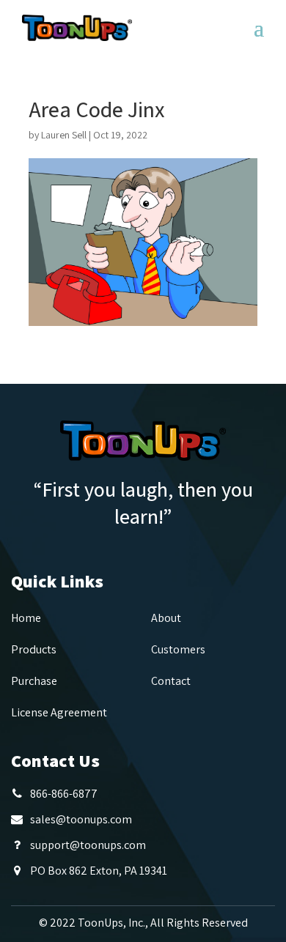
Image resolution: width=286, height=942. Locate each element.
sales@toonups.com (81, 819)
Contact (171, 681)
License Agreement (59, 712)
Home (26, 618)
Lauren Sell (64, 134)
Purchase (34, 681)
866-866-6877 (64, 793)
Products (33, 649)
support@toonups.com (88, 845)
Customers (178, 649)
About (166, 618)
